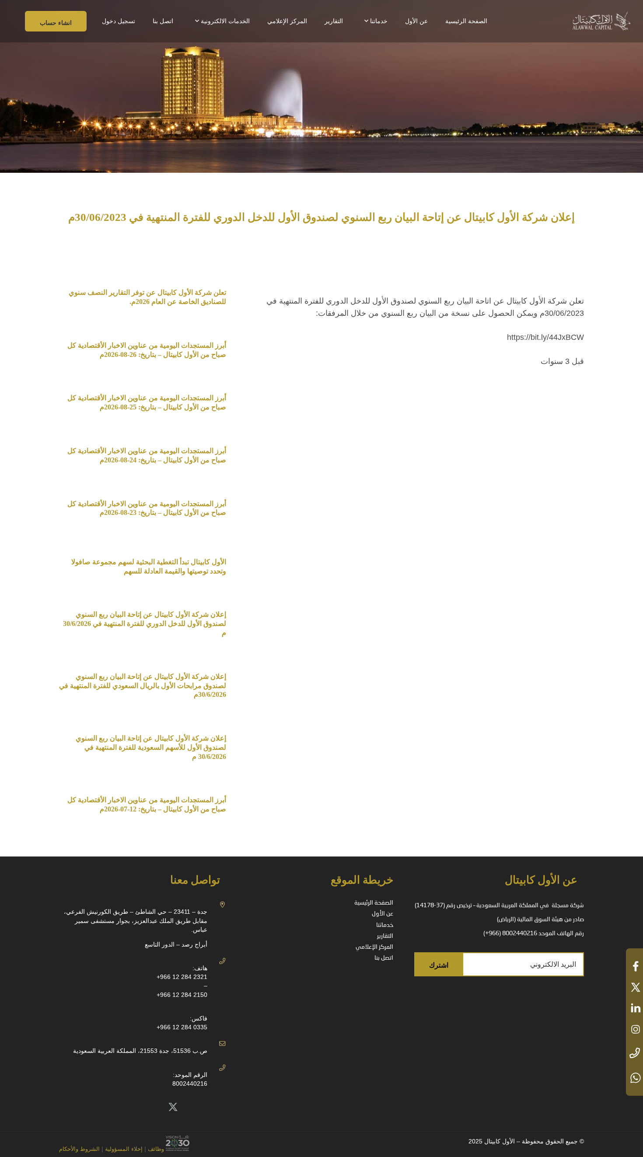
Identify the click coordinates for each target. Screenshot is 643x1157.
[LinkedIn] (153, 1107)
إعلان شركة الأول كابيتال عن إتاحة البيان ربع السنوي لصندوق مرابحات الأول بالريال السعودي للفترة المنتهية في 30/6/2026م (142, 686)
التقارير (385, 936)
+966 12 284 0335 (182, 1027)
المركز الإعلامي (374, 947)
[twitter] (634, 987)
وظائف (156, 1149)
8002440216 (189, 1083)
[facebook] (634, 966)
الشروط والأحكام (79, 1149)
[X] (173, 1107)
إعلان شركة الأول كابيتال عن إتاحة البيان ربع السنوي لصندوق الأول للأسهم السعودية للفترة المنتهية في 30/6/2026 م (151, 747)
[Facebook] (134, 1107)
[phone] (634, 1053)
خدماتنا (384, 925)
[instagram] (634, 1029)
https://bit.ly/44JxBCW (545, 337)
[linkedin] (634, 1008)
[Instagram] (114, 1107)
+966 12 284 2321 (182, 976)
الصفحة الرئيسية (373, 903)
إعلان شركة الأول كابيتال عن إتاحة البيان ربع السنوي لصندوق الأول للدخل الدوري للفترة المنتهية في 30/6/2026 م (143, 623)
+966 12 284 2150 (182, 994)
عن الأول (382, 914)
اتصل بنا (383, 958)
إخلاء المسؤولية (123, 1149)
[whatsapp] (634, 1078)
